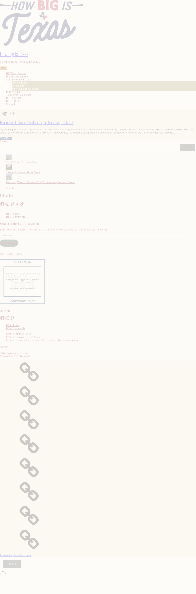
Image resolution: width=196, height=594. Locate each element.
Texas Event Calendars (18, 95)
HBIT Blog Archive (16, 73)
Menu (3, 68)
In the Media (13, 92)
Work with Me (19, 82)
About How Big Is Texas (19, 79)
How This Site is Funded (25, 89)
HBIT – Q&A (12, 101)
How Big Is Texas (14, 53)
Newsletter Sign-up (17, 76)
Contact (10, 104)
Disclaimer (18, 86)
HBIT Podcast (13, 98)
